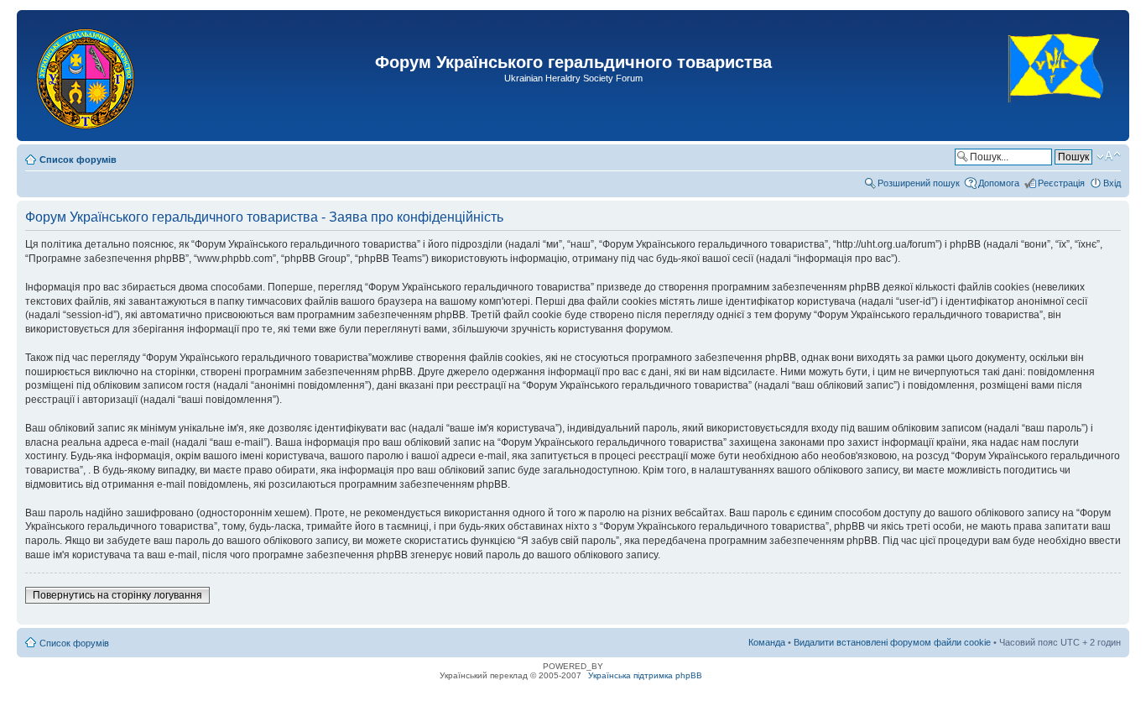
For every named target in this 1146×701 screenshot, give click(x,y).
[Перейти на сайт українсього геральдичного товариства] (1057, 117)
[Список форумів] (87, 75)
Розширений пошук (919, 183)
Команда (766, 642)
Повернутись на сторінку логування (117, 595)
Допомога (998, 183)
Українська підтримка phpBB (645, 675)
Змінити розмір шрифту (1109, 156)
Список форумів (78, 159)
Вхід (1112, 183)
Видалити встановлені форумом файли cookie (892, 642)
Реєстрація (1061, 183)
